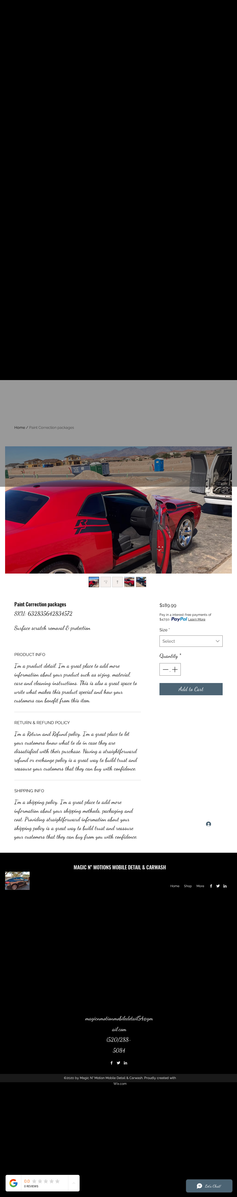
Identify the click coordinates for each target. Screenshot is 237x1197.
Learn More (196, 619)
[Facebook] (211, 886)
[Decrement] (165, 669)
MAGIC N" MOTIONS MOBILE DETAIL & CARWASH (120, 867)
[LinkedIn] (225, 886)
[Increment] (175, 669)
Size (164, 629)
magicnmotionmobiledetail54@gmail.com (41, 824)
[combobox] (191, 641)
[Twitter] (218, 886)
